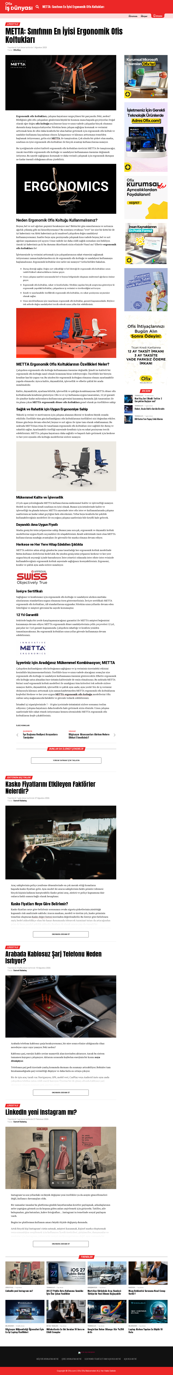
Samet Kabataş (20, 801)
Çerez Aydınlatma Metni (71, 1358)
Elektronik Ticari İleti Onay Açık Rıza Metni (103, 1358)
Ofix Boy (17, 50)
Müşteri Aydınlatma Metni (47, 1358)
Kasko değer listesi (42, 916)
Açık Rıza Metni (130, 1358)
